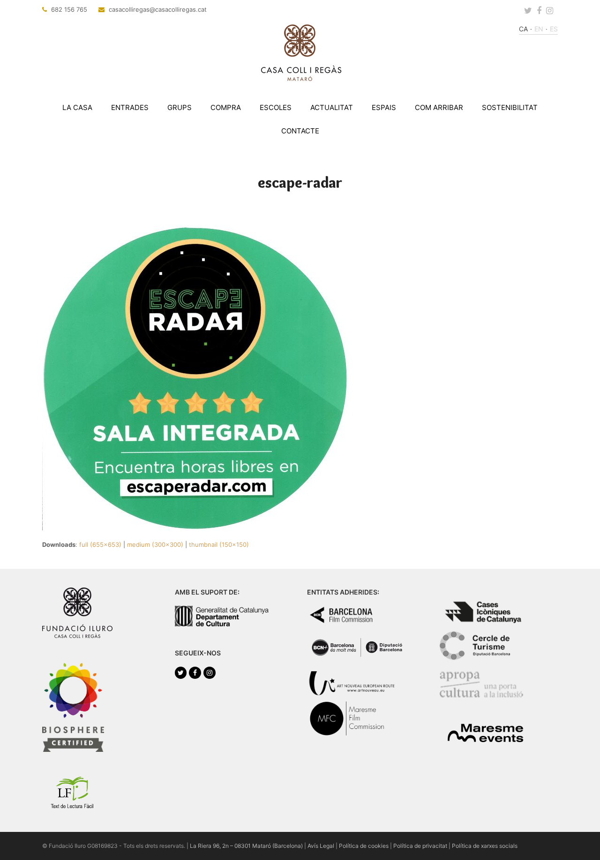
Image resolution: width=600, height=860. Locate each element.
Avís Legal (321, 845)
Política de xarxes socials (485, 845)
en (538, 29)
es (554, 29)
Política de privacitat (420, 845)
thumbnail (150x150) (219, 544)
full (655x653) (100, 544)
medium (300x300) (155, 544)
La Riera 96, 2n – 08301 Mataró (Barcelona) (246, 845)
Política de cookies (364, 845)
